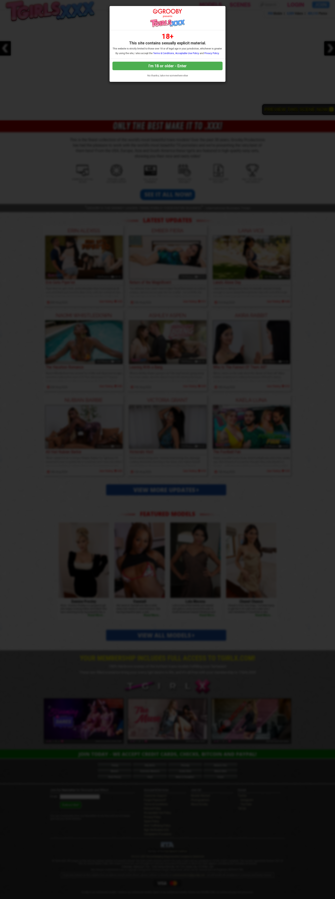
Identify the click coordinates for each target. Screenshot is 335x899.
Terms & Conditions (163, 53)
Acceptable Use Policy (187, 53)
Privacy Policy (211, 53)
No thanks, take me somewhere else (167, 75)
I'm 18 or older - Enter (168, 66)
